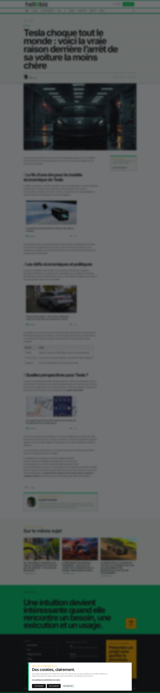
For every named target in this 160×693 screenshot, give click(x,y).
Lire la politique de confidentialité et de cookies (46, 680)
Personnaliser (68, 686)
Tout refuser (39, 686)
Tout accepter (54, 686)
